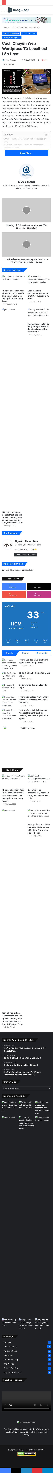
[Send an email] (17, 60)
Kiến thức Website (32, 27)
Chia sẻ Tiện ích (11, 1368)
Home (6, 27)
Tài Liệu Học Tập (11, 1359)
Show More (25, 153)
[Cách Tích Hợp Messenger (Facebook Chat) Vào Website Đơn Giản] (39, 281)
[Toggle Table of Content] (45, 135)
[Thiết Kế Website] (26, 20)
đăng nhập (14, 570)
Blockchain (8, 1355)
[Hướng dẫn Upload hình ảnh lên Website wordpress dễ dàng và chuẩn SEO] (9, 701)
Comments (41, 653)
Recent (25, 653)
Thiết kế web (32, 1450)
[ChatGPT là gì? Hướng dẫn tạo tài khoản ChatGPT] (43, 1120)
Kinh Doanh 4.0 (16, 27)
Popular (10, 653)
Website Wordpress (12, 38)
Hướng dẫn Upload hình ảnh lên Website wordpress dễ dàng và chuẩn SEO (33, 700)
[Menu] (3, 11)
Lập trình (7, 1342)
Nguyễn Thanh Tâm (26, 541)
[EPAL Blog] (18, 10)
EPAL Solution (11, 60)
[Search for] (49, 11)
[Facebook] (26, 192)
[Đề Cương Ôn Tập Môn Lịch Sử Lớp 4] (9, 689)
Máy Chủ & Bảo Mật (12, 1372)
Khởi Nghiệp (9, 1364)
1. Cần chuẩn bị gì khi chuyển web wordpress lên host (25, 140)
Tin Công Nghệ (10, 1351)
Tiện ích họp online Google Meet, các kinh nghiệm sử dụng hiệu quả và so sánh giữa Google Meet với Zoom (12, 517)
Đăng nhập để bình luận (26, 555)
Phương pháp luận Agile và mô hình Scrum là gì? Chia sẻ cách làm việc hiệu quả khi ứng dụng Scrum (13, 296)
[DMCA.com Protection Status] (26, 1455)
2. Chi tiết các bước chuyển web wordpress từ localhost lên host (24, 146)
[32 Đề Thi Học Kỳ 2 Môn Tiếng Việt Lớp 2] (9, 677)
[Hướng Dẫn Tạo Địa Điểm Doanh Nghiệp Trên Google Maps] (9, 664)
